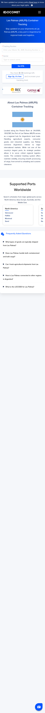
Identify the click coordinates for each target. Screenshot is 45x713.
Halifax (7, 215)
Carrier (5, 56)
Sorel (7, 221)
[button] (38, 707)
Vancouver (9, 213)
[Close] (32, 5)
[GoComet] (11, 12)
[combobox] (23, 60)
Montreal (8, 218)
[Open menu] (39, 12)
